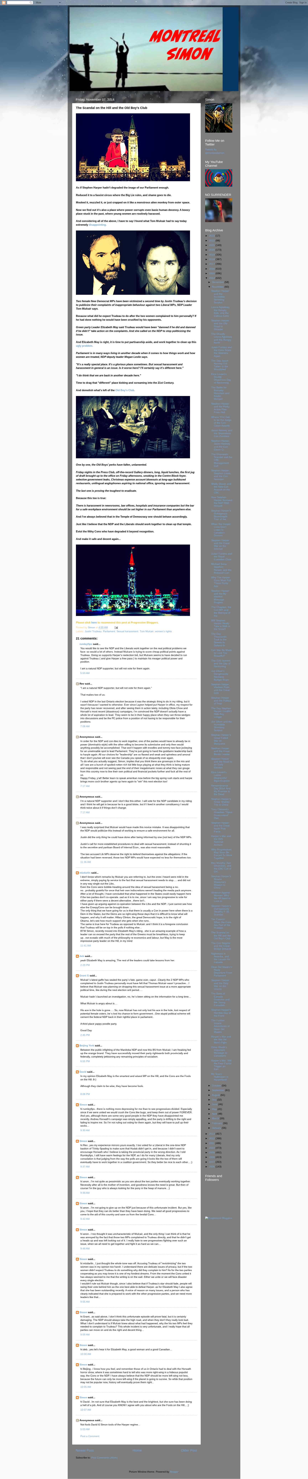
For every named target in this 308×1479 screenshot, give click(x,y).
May (214, 1109)
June (215, 1104)
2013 (212, 1133)
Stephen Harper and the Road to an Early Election (221, 763)
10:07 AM (85, 1409)
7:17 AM (85, 786)
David (82, 1072)
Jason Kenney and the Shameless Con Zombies (221, 433)
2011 (212, 1143)
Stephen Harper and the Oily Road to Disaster (220, 325)
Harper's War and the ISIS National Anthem (221, 840)
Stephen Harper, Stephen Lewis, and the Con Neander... (221, 475)
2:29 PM (85, 965)
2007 (212, 1162)
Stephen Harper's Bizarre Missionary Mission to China (221, 882)
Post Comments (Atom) (104, 1457)
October (217, 1085)
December (218, 282)
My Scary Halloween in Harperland (219, 1077)
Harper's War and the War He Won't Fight (221, 1039)
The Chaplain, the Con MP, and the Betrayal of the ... (221, 611)
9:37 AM (85, 1166)
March (216, 1118)
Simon (83, 1104)
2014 (212, 278)
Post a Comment (89, 1436)
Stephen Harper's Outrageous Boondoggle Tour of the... (221, 515)
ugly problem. (84, 345)
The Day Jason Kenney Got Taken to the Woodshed (219, 365)
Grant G (84, 975)
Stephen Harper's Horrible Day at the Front (221, 1013)
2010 (212, 1148)
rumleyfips (85, 644)
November (218, 286)
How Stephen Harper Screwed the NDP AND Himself (221, 501)
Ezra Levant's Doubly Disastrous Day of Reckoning (221, 378)
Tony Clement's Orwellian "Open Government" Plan (221, 813)
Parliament (109, 631)
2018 (212, 259)
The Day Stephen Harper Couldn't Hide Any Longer (221, 712)
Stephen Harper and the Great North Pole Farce (220, 827)
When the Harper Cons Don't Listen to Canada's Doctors (221, 530)
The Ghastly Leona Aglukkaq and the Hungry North (221, 338)
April (215, 1113)
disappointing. (98, 224)
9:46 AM (85, 1248)
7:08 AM (85, 726)
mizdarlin (85, 872)
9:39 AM (85, 1193)
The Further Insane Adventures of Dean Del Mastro (220, 1026)
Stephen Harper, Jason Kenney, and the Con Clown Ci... (220, 445)
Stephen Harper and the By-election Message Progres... (220, 597)
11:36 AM (85, 862)
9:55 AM (85, 1301)
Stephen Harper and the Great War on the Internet (220, 544)
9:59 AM (85, 1334)
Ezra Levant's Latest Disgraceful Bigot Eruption (220, 776)
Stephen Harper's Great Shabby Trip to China (221, 802)
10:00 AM (85, 1354)
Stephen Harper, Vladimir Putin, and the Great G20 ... (220, 689)
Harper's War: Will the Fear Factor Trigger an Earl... (221, 1065)
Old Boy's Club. (125, 390)
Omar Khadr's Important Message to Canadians (219, 1051)
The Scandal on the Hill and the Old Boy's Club (221, 935)
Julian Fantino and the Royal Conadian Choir (221, 556)
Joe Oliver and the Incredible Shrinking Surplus (221, 726)
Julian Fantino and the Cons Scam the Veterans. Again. (221, 351)
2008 (212, 1157)
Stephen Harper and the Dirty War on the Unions (220, 984)
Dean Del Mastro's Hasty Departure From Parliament (221, 971)
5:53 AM (85, 673)
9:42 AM (85, 1219)
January (217, 1128)
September (218, 1090)
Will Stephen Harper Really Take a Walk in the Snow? (220, 625)
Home (137, 1450)
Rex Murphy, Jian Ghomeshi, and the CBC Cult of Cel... (221, 867)
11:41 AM (85, 945)
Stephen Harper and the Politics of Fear (221, 700)
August (216, 1095)
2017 (212, 264)
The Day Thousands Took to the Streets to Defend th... (219, 640)
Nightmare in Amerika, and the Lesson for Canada (220, 958)
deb (81, 956)
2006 (212, 1166)
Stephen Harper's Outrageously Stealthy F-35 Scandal (221, 910)
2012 (212, 1138)
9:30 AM (85, 1130)
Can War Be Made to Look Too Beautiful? (221, 653)
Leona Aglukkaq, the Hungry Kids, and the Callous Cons (220, 311)
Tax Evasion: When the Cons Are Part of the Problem (221, 923)
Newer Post (85, 1450)
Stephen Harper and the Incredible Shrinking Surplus (220, 297)
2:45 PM (85, 1035)
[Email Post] (116, 627)
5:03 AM (85, 1429)
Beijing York (86, 1045)
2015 (212, 273)
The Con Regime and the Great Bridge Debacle (221, 946)
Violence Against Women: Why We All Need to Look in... (220, 897)
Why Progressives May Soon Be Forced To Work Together (221, 854)
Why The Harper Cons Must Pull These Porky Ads (221, 582)
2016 (212, 268)
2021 (212, 245)
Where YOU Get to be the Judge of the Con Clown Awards (221, 421)
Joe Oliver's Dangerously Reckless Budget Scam (220, 675)
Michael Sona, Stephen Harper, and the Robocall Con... (221, 568)
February (217, 1123)
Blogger (174, 1471)
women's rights (163, 631)
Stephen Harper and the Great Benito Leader (220, 751)
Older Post (189, 1450)
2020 (212, 250)
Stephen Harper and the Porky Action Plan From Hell (220, 408)
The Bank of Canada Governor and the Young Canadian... (220, 999)
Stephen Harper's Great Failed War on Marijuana (221, 739)
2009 (212, 1152)
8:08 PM (85, 1094)
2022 (212, 240)
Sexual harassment (127, 631)
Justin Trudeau (93, 631)
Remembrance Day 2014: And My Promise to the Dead (220, 790)
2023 (212, 235)
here (94, 622)
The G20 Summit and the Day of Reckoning (220, 663)
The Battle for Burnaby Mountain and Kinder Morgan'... (220, 393)
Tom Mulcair (146, 631)
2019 (212, 254)
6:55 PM (85, 1061)
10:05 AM (85, 1387)
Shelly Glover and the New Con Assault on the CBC (221, 488)
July (214, 1099)
